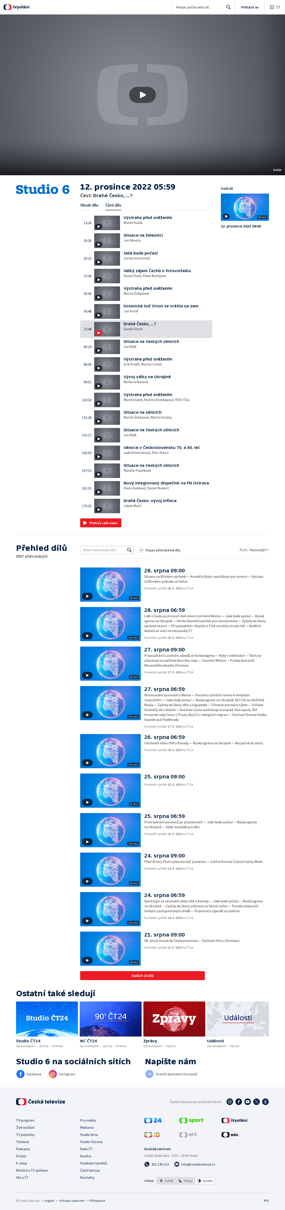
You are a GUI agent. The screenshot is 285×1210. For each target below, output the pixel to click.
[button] (142, 95)
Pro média (88, 1120)
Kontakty (87, 1177)
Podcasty (23, 1149)
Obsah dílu (89, 205)
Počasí (21, 1156)
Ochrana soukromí (71, 1201)
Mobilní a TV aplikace (32, 1170)
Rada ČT (86, 1149)
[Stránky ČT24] (152, 1122)
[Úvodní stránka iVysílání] (21, 7)
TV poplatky (25, 1134)
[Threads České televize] (265, 1101)
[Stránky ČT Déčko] (152, 1136)
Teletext (22, 1141)
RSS (266, 1201)
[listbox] (185, 1181)
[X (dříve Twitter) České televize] (256, 1101)
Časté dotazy (90, 1170)
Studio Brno (89, 1134)
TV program (25, 1120)
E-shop (21, 1163)
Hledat (228, 7)
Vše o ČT (22, 1177)
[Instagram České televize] (229, 1101)
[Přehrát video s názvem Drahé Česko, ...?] (142, 95)
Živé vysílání (25, 1127)
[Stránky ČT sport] (191, 1122)
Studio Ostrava (91, 1141)
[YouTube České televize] (247, 1101)
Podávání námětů (93, 1163)
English (49, 1201)
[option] (166, 1181)
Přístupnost (97, 1201)
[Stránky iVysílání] (235, 1122)
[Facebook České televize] (238, 1101)
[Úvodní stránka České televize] (41, 1101)
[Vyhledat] (129, 550)
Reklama (87, 1127)
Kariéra (85, 1156)
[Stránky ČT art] (188, 1136)
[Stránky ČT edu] (230, 1136)
